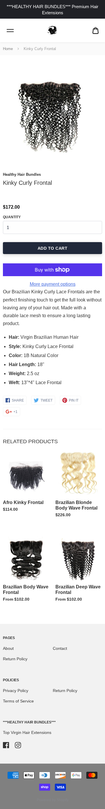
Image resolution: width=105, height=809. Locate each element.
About (8, 648)
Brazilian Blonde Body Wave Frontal (76, 505)
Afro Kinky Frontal (23, 502)
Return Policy (15, 659)
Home (8, 49)
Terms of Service (18, 701)
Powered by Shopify (53, 800)
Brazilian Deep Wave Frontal (78, 589)
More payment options (53, 284)
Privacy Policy (15, 690)
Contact (60, 648)
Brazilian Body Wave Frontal (25, 589)
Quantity (12, 217)
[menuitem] (95, 31)
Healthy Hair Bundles (22, 174)
